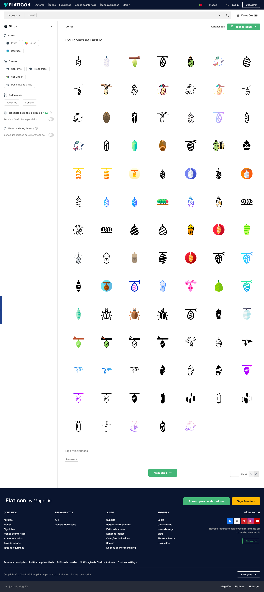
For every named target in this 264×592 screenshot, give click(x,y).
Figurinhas (65, 4)
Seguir (110, 543)
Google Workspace (65, 524)
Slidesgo (254, 586)
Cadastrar (251, 4)
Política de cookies (67, 562)
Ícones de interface (85, 4)
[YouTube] (257, 521)
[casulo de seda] (78, 61)
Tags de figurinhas (14, 547)
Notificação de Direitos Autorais (97, 562)
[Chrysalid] (106, 89)
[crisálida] (162, 61)
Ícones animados (109, 4)
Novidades (164, 543)
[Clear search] (219, 15)
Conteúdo (10, 512)
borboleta (71, 459)
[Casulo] (246, 117)
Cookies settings (127, 562)
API (57, 519)
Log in (235, 4)
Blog (160, 533)
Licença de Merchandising (121, 547)
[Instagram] (250, 521)
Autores (39, 4)
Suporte (110, 519)
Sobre (161, 519)
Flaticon (239, 586)
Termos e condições (15, 562)
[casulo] (134, 61)
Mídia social (252, 512)
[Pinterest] (244, 521)
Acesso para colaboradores (206, 501)
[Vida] (218, 145)
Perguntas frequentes (118, 524)
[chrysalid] (162, 426)
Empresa (163, 512)
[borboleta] (218, 61)
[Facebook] (230, 521)
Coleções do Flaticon (118, 538)
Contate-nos (165, 524)
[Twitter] (237, 521)
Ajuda (110, 512)
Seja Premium (246, 501)
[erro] (106, 117)
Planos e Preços (166, 538)
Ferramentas (64, 512)
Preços (213, 4)
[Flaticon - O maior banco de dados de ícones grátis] (17, 5)
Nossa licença (165, 529)
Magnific (226, 586)
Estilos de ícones (115, 529)
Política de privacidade (41, 562)
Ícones (52, 4)
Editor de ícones (115, 533)
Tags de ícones (12, 543)
